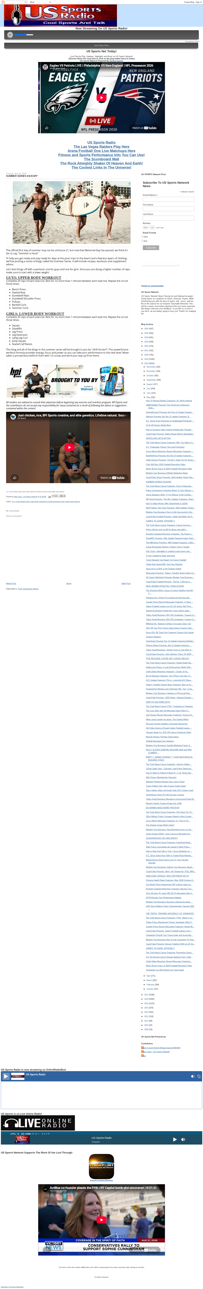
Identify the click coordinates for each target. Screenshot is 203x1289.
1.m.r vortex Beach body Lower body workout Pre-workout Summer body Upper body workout (46, 501)
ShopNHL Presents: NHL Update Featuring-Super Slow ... (170, 538)
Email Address (150, 195)
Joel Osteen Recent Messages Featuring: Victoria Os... (170, 715)
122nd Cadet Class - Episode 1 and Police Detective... (169, 769)
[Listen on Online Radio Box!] (198, 1077)
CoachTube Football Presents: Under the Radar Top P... (170, 517)
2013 (146, 1012)
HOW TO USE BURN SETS (158, 702)
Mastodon (4, 1287)
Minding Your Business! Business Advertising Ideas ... (169, 902)
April (149, 976)
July (149, 388)
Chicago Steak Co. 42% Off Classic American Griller (168, 732)
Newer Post (11, 583)
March (149, 980)
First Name (148, 204)
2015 (146, 1003)
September (151, 380)
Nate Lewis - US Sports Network (156, 1052)
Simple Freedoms (153, 637)
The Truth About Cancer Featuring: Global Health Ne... (169, 663)
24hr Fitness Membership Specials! (161, 777)
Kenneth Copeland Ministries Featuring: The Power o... (169, 534)
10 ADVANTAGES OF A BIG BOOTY (162, 838)
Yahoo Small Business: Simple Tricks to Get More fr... (169, 650)
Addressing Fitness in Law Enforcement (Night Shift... (169, 667)
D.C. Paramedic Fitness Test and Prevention (165, 447)
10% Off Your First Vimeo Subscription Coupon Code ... (170, 628)
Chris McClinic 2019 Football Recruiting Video (165, 464)
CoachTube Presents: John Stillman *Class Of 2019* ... (170, 654)
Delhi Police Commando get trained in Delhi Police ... (169, 847)
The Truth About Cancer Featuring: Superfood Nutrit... (169, 842)
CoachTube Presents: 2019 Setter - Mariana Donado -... (170, 698)
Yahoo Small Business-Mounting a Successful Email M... (170, 799)
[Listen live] (6, 1076)
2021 (146, 350)
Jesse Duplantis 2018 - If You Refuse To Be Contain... (169, 495)
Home (68, 583)
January (150, 989)
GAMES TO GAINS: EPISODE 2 (160, 948)
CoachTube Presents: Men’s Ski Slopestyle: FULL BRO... (171, 871)
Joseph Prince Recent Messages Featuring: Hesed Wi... (170, 927)
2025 (146, 333)
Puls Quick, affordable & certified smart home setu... (168, 551)
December (151, 367)
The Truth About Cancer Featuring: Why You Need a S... (170, 443)
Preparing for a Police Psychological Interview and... (168, 598)
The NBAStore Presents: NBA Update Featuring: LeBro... (170, 543)
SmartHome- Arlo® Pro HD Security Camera (165, 795)
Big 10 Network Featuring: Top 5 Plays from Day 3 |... (169, 676)
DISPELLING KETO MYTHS (158, 438)
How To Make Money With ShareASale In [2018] (167, 503)
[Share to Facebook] (61, 495)
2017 (146, 995)
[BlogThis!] (55, 495)
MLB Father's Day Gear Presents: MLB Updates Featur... (170, 508)
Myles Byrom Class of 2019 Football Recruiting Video (169, 469)
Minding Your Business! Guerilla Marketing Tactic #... (169, 745)
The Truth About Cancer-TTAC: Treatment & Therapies (169, 706)
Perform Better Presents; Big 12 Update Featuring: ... (169, 645)
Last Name (148, 214)
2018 (146, 363)
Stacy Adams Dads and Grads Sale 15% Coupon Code (169, 790)
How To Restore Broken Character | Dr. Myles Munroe (169, 401)
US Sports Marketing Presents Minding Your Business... (170, 577)
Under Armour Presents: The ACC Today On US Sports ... (171, 460)
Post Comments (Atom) (28, 589)
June (149, 393)
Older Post (126, 583)
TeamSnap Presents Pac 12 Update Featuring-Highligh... (170, 641)
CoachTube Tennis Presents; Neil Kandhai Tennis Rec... (170, 477)
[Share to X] (58, 495)
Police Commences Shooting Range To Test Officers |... (170, 490)
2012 (146, 1016)
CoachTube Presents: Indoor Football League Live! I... (169, 931)
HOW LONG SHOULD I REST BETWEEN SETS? (167, 876)
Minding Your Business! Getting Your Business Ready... (170, 867)
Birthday (147, 223)
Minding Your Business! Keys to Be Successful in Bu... (170, 512)
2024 (146, 337)
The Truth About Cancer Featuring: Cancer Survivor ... (169, 525)
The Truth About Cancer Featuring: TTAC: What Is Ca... (170, 918)
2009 (146, 1029)
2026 (146, 329)
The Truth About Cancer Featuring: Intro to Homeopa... (169, 486)
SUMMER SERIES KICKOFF (158, 482)
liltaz (144, 1056)
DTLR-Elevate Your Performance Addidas (163, 898)
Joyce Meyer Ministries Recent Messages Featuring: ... (170, 451)
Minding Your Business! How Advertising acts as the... (169, 829)
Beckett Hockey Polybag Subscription (162, 737)
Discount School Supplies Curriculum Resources (167, 724)
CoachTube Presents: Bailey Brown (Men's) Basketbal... (170, 434)
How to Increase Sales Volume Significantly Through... (169, 430)
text (145, 241)
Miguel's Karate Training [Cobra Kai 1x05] (164, 803)
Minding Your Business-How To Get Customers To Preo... (170, 940)
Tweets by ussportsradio (152, 286)
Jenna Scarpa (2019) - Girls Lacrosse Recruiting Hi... (168, 834)
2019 (146, 359)
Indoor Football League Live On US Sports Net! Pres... (169, 606)
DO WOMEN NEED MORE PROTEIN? (163, 808)
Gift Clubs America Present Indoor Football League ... (169, 728)
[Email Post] (49, 497)
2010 (146, 1025)
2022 (146, 346)
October (150, 375)
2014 (146, 1008)
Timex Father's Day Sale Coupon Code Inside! (166, 786)
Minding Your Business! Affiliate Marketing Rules (167, 473)
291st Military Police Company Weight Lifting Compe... (169, 816)
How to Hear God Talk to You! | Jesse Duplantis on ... (169, 851)
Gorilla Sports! (116, 61)
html (146, 237)
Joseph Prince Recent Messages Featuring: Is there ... (169, 602)
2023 (146, 342)
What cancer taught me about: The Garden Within (167, 719)
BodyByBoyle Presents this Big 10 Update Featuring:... (169, 456)
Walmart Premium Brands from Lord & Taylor (165, 782)
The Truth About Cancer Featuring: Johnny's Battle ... (169, 764)
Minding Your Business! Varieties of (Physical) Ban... (169, 693)
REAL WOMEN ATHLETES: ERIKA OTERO (165, 586)
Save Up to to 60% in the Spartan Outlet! (163, 569)
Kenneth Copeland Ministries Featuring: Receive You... (169, 889)
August (150, 384)
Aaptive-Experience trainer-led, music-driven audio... (168, 611)
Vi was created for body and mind (160, 556)
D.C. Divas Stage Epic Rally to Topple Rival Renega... (169, 855)
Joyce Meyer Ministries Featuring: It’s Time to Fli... (168, 821)
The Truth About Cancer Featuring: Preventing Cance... (169, 953)
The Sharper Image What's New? (160, 825)
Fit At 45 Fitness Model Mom (158, 425)
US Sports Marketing (15, 1287)
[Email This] (53, 495)
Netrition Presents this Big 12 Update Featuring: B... (168, 416)
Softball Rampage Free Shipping (160, 741)
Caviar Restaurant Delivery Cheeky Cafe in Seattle (167, 547)
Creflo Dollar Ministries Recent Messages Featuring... (169, 961)
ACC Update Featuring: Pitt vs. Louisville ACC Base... (169, 680)
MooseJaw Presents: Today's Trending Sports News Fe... (170, 573)
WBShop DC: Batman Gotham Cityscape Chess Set (168, 624)
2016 (146, 999)
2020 (146, 355)
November (151, 371)
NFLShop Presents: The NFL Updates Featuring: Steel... (170, 499)
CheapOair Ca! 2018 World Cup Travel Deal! (165, 970)
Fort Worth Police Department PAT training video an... (169, 884)
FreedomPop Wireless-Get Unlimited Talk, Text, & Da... (170, 689)
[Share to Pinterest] (64, 495)
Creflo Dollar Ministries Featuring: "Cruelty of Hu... (167, 672)
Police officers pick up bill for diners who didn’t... (167, 529)
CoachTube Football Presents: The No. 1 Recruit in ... (169, 582)
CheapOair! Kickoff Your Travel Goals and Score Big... (169, 935)
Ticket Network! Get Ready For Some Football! (166, 560)
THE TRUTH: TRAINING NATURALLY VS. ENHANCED (170, 913)
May (149, 397)
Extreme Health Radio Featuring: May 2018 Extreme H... (170, 880)
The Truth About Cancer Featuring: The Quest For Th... (169, 812)
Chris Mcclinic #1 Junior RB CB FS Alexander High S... (169, 893)
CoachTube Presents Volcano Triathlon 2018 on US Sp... (170, 944)
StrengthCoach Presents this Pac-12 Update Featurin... (169, 412)
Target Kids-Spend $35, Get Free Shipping (164, 564)
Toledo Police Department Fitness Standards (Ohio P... (169, 922)
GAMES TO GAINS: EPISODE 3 (160, 521)
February (151, 984)
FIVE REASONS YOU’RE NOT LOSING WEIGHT (167, 658)
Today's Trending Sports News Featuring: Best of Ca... (169, 685)
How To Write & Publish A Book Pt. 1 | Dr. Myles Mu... (169, 773)
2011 (146, 1021)
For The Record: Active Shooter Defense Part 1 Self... (169, 957)
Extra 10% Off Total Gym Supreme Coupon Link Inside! (170, 632)
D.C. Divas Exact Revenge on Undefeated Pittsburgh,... (170, 421)
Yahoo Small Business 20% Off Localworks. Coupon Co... (171, 615)
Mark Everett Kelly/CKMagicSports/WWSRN (161, 1048)
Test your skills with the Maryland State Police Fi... (168, 711)
